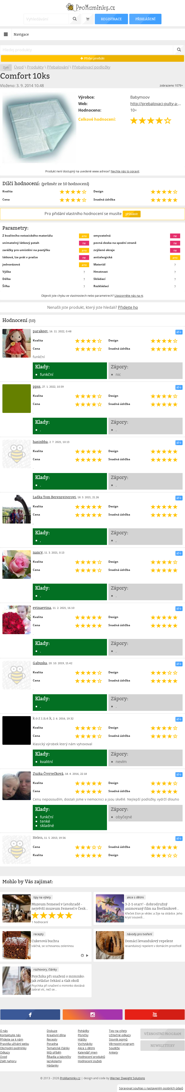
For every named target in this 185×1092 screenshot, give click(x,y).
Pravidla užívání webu (14, 1044)
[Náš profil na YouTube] (155, 1014)
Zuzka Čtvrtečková (48, 773)
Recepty (52, 1039)
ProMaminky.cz (70, 1078)
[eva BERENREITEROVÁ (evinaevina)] (16, 620)
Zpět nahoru (8, 1061)
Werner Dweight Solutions (127, 1078)
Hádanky (53, 1065)
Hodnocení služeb (90, 1061)
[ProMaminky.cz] (92, 8)
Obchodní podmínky (13, 1048)
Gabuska (40, 663)
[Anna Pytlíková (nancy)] (16, 564)
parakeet (40, 331)
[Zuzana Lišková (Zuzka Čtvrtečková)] (16, 785)
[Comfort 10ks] (39, 127)
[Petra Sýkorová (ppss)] (16, 398)
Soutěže (114, 1048)
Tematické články (58, 1048)
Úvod (19, 67)
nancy (38, 552)
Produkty (35, 67)
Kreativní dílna (56, 1035)
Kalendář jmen (87, 1052)
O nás (4, 1031)
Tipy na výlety (118, 1031)
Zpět (6, 67)
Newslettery (163, 1045)
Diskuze (52, 1031)
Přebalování (58, 67)
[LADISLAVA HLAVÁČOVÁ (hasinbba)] (16, 454)
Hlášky (82, 1039)
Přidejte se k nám (11, 1039)
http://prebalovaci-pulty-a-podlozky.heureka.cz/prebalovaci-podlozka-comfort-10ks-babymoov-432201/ (156, 103)
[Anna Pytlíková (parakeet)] (16, 343)
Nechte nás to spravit (125, 171)
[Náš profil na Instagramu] (92, 1014)
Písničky (83, 1035)
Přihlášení (145, 19)
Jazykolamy (54, 1061)
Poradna (52, 1044)
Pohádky (83, 1031)
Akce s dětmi (86, 1048)
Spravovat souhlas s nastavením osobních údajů (151, 1088)
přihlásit (132, 214)
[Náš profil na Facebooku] (30, 1014)
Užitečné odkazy (120, 1035)
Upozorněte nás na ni (128, 295)
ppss (36, 386)
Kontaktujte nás (10, 1035)
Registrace (111, 19)
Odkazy (5, 1052)
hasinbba (40, 441)
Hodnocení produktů (91, 1057)
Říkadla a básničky (59, 1057)
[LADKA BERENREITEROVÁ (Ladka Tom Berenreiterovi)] (16, 509)
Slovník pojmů (118, 1039)
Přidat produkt (94, 58)
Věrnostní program (121, 1044)
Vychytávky (85, 1044)
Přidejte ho (128, 307)
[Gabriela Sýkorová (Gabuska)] (16, 675)
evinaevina (42, 607)
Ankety (113, 1052)
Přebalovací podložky (91, 67)
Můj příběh (54, 1052)
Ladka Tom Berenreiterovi (54, 497)
